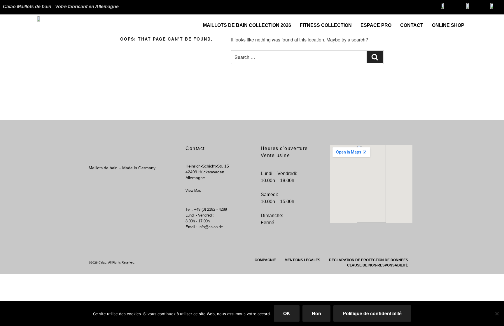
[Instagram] (496, 23)
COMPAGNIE (265, 260)
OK (286, 313)
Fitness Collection (326, 25)
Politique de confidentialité (372, 313)
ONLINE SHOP (448, 25)
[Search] (375, 57)
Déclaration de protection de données (368, 260)
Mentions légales (302, 260)
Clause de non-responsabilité (377, 265)
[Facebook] (485, 23)
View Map (193, 191)
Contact (411, 25)
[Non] (497, 313)
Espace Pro (375, 25)
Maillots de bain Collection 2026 (247, 25)
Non (316, 313)
